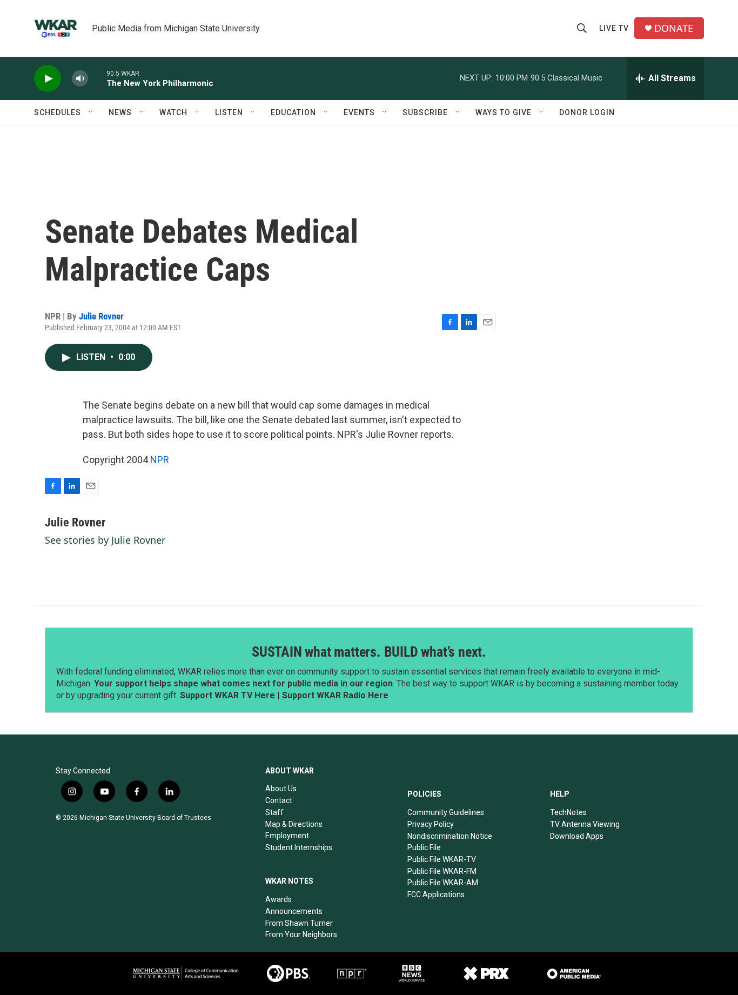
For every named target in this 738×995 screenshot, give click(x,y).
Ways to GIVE (503, 112)
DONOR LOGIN (587, 112)
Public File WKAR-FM (442, 871)
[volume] (80, 78)
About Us (281, 788)
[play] (47, 78)
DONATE (673, 28)
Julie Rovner (101, 316)
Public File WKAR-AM (442, 882)
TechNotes (568, 812)
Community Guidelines (445, 812)
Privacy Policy (430, 824)
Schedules (57, 112)
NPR (159, 459)
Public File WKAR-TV (441, 859)
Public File (424, 847)
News (120, 112)
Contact (278, 800)
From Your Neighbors (301, 934)
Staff (274, 812)
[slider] (97, 78)
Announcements (294, 911)
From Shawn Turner (299, 923)
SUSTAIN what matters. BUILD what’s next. (369, 652)
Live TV (614, 28)
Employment (287, 835)
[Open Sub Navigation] (91, 112)
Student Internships (298, 847)
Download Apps (576, 836)
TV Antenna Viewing (585, 824)
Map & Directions (294, 824)
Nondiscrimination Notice (449, 836)
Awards (278, 899)
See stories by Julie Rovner (105, 539)
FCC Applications (436, 894)
